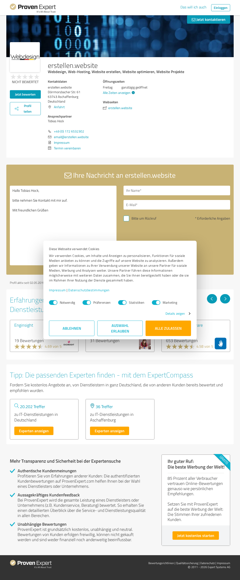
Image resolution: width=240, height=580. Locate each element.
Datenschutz (207, 563)
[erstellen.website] (24, 57)
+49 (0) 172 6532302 (69, 131)
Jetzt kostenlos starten (195, 535)
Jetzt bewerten (25, 94)
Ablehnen (72, 328)
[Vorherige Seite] (212, 298)
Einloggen (221, 7)
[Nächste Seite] (225, 298)
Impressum (57, 290)
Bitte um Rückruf (143, 218)
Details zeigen (175, 313)
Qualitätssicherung (187, 563)
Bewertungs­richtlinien (161, 563)
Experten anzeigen (34, 430)
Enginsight (23, 325)
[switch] (86, 302)
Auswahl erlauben (120, 328)
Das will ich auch (193, 7)
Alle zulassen (168, 328)
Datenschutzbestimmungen (89, 290)
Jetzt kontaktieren (210, 19)
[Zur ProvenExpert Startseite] (33, 9)
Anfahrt (59, 107)
